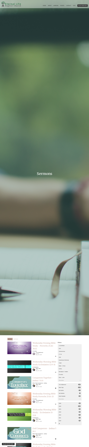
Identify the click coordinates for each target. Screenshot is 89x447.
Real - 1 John (61, 377)
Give (74, 5)
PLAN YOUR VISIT (82, 5)
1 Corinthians (62, 345)
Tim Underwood (69, 384)
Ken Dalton (69, 390)
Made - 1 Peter (62, 365)
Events (62, 5)
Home (44, 5)
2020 (69, 420)
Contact (68, 5)
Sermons (55, 5)
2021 (69, 417)
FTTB (60, 354)
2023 (69, 412)
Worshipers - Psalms (63, 371)
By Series (16, 339)
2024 (69, 409)
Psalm (60, 362)
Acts (60, 348)
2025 (69, 406)
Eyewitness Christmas (64, 360)
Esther (60, 368)
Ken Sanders (69, 393)
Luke (60, 357)
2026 (69, 403)
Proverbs (61, 374)
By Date (10, 339)
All (59, 423)
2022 (69, 414)
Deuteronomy (62, 351)
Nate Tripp (69, 387)
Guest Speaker (69, 396)
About (49, 5)
